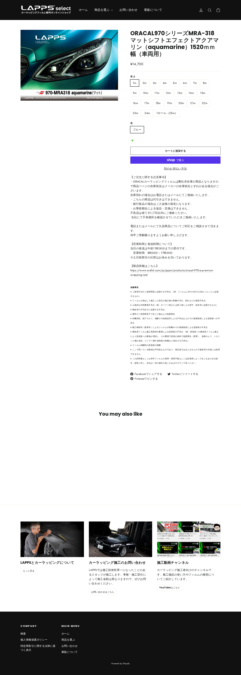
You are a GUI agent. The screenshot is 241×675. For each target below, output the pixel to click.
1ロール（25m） (167, 113)
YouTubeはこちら (169, 587)
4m (165, 83)
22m (204, 103)
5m (175, 83)
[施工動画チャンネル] (189, 539)
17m (146, 103)
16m (135, 103)
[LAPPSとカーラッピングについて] (52, 539)
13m (179, 93)
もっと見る (28, 570)
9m (135, 93)
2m (145, 83)
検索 (23, 634)
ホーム (83, 10)
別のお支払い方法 (175, 169)
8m (205, 83)
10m (145, 93)
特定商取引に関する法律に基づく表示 (38, 648)
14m (191, 93)
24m (147, 113)
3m (155, 83)
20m (181, 103)
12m (168, 93)
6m (185, 83)
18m (158, 103)
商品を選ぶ (102, 10)
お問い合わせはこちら (102, 592)
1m (134, 83)
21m (192, 103)
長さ (133, 76)
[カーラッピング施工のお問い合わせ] (120, 539)
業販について (153, 10)
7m (195, 83)
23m (135, 113)
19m (169, 103)
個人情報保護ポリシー (33, 640)
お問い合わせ (128, 10)
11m (156, 93)
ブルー (137, 130)
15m (202, 93)
